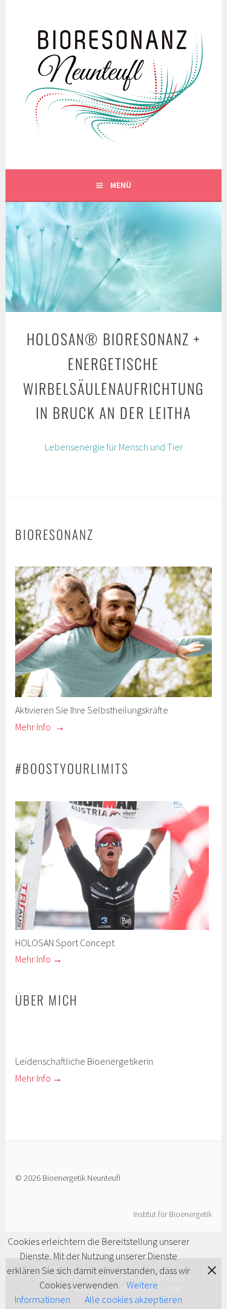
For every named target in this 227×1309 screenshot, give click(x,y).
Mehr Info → (38, 959)
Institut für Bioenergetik (172, 1214)
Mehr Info (39, 727)
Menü (120, 185)
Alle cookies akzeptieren (133, 1299)
